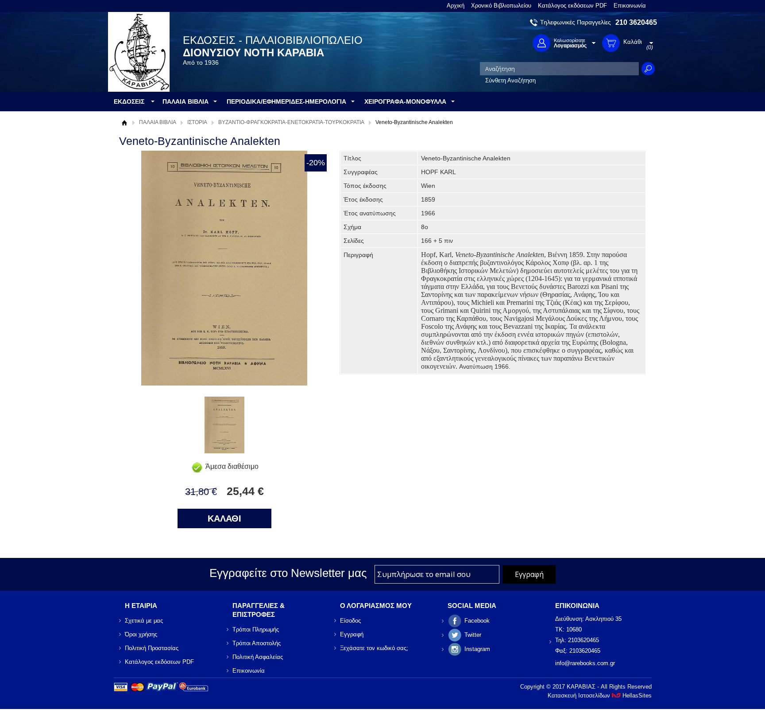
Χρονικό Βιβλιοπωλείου (501, 5)
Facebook (477, 620)
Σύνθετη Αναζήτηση (510, 80)
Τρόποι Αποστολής (256, 643)
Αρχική (455, 5)
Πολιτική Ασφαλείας (257, 657)
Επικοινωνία (630, 5)
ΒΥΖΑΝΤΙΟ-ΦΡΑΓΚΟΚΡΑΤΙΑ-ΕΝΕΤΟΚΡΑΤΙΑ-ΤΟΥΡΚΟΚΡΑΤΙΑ (291, 122)
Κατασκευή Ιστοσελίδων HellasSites (600, 695)
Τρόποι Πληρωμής (255, 629)
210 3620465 (636, 22)
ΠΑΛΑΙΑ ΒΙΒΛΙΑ (157, 122)
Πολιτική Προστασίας (151, 648)
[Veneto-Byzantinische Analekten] (224, 451)
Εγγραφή (351, 634)
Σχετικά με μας (144, 620)
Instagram (477, 649)
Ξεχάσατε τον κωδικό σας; (374, 648)
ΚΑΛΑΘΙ (224, 518)
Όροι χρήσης (141, 634)
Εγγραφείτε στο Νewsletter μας (288, 573)
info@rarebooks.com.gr (585, 663)
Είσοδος (350, 620)
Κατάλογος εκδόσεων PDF (572, 5)
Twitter (472, 634)
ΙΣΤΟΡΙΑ (197, 122)
